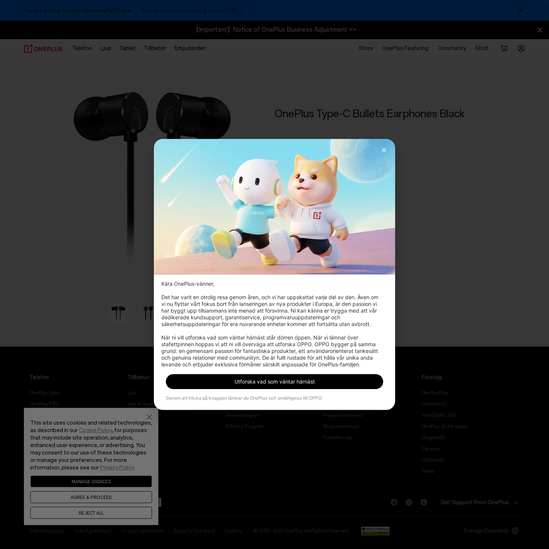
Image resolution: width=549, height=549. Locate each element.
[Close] (384, 150)
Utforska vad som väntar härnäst (275, 381)
